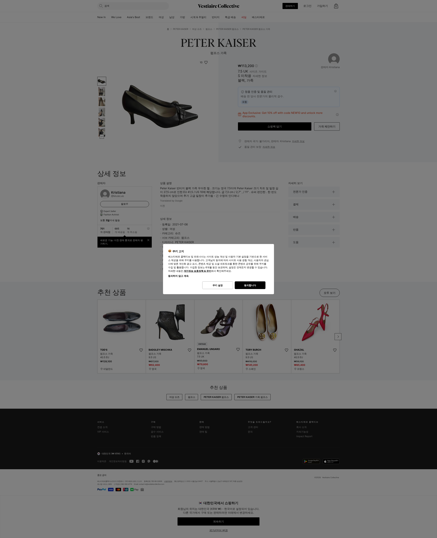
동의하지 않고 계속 (178, 276)
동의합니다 (250, 285)
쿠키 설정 (218, 285)
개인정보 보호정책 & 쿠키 (197, 271)
